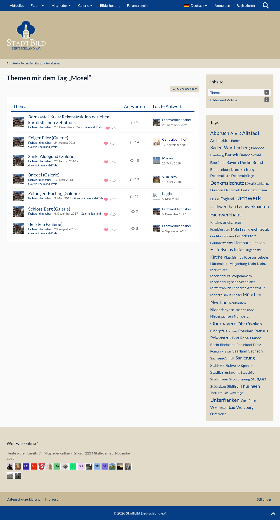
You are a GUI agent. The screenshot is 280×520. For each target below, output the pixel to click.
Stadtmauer (219, 379)
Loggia (167, 193)
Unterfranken (225, 400)
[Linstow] (75, 466)
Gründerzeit (245, 235)
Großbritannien (222, 236)
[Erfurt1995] (19, 475)
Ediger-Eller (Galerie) (48, 137)
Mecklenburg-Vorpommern (231, 276)
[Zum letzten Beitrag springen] (156, 122)
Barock (231, 154)
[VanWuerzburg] (114, 466)
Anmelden (222, 5)
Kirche (216, 256)
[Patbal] (90, 466)
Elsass (214, 199)
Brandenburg (220, 169)
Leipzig (263, 257)
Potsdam (245, 330)
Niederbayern (222, 309)
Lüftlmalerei (219, 263)
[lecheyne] (27, 466)
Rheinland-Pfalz (92, 127)
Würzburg (245, 407)
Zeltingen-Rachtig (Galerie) (54, 193)
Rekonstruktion (224, 337)
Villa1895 (169, 176)
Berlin (245, 162)
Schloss (217, 365)
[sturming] (67, 466)
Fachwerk (248, 198)
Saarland (239, 351)
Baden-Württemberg (230, 147)
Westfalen (248, 400)
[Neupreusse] (98, 466)
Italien (239, 249)
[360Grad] (59, 466)
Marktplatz (218, 270)
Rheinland (227, 344)
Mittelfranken (220, 288)
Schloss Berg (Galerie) (49, 208)
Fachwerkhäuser (226, 222)
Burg (250, 169)
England (227, 198)
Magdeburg (238, 263)
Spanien (247, 365)
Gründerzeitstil (221, 243)
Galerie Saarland (91, 213)
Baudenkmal (250, 154)
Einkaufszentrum (254, 190)
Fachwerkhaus (226, 214)
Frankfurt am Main (224, 229)
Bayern (232, 162)
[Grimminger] (122, 466)
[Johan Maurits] (51, 466)
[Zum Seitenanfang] (273, 514)
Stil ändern (265, 499)
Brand (257, 162)
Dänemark (232, 190)
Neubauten (237, 303)
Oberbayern (223, 323)
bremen (238, 169)
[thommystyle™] (130, 466)
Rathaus (261, 330)
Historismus (221, 249)
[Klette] (12, 466)
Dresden (216, 190)
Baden (236, 140)
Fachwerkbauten (253, 206)
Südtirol (233, 386)
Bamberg (217, 155)
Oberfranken (250, 323)
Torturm (216, 392)
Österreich (218, 414)
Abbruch (219, 133)
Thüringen (250, 386)
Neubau (219, 302)
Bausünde (217, 162)
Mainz (261, 263)
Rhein (214, 344)
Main (252, 263)
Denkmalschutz (227, 183)
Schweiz (233, 365)
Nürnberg (241, 316)
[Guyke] (82, 466)
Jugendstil (253, 250)
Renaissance (250, 337)
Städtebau (218, 386)
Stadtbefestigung (225, 372)
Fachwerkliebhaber (39, 127)
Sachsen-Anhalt (222, 358)
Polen (232, 331)
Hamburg (242, 242)
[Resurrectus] (19, 466)
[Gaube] (12, 475)
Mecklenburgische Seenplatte (232, 282)
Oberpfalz (218, 330)
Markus (168, 158)
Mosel (237, 295)
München (252, 294)
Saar (227, 351)
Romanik (216, 351)
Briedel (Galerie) (43, 174)
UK (226, 392)
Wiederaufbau (222, 407)
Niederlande (244, 310)
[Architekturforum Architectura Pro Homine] (140, 35)
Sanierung (245, 357)
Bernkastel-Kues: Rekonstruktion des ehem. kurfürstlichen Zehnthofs (70, 119)
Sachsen (255, 351)
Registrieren (246, 5)
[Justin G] (106, 466)
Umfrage (236, 392)
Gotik (264, 229)
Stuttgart (258, 379)
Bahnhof (257, 148)
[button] (195, 5)
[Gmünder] (43, 466)
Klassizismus (233, 257)
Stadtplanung (239, 379)
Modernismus (220, 295)
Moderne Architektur (248, 288)
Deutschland (257, 183)
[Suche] (265, 5)
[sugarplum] (35, 466)
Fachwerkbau (223, 206)
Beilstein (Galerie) (45, 224)
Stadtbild (248, 372)
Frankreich (249, 229)
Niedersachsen (221, 316)
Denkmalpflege (242, 175)
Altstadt (250, 133)
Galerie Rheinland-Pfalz (42, 147)
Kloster (250, 257)
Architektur (220, 140)
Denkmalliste (220, 175)
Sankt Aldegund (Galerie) (51, 156)
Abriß (235, 133)
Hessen (258, 242)
